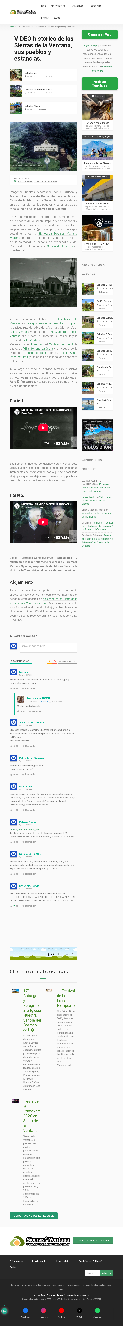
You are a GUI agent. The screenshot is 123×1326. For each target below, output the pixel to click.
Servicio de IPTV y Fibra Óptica (101, 244)
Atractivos (78, 6)
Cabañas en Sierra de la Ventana (93, 1240)
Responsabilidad (63, 1261)
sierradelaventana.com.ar (78, 1295)
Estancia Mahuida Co (97, 123)
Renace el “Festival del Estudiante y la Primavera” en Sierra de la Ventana (97, 526)
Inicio (43, 6)
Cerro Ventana (19, 332)
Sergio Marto (23, 178)
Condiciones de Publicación (91, 1261)
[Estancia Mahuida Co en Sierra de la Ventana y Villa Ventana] (97, 112)
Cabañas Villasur (32, 106)
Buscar (107, 1273)
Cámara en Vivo (99, 34)
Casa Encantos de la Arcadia (38, 89)
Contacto (14, 1267)
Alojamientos (58, 6)
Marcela (44, 702)
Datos (57, 18)
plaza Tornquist (36, 353)
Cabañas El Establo (106, 334)
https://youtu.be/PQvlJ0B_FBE (24, 829)
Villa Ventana (31, 340)
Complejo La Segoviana (108, 367)
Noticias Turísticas (99, 83)
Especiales (96, 6)
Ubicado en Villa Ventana (37, 109)
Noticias (45, 18)
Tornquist (37, 344)
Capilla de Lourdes (60, 246)
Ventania (51, 1295)
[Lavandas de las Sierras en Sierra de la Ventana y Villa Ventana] (97, 153)
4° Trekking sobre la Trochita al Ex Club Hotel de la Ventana (96, 487)
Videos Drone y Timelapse (45, 181)
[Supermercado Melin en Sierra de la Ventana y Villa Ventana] (97, 193)
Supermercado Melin (97, 203)
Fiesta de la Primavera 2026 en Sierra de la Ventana (32, 1116)
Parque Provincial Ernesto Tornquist (52, 323)
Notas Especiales (25, 181)
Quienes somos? (17, 1261)
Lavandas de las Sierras (97, 163)
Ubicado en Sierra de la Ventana (39, 76)
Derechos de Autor (40, 1261)
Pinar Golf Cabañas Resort (109, 400)
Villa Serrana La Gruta (38, 348)
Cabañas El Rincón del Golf (109, 285)
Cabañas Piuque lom (106, 384)
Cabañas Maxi (31, 73)
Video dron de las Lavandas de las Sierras (96, 500)
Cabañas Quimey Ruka (107, 318)
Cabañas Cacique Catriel (108, 351)
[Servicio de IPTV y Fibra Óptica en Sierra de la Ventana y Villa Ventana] (97, 233)
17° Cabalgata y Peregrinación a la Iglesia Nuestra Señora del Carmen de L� (35, 1010)
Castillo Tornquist (61, 344)
